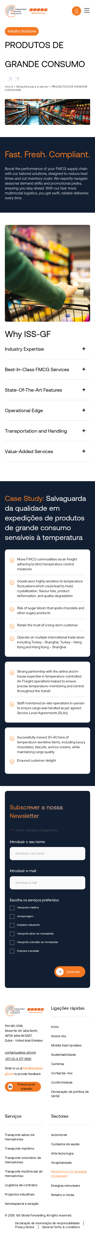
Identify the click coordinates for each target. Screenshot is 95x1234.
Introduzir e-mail (24, 871)
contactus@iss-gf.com (20, 1052)
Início (9, 86)
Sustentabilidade (63, 1054)
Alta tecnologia (62, 1153)
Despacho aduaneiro (28, 925)
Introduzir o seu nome (27, 842)
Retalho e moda (62, 1195)
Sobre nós (58, 1036)
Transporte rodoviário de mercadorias (37, 942)
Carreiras (57, 1064)
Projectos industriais (28, 951)
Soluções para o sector (32, 86)
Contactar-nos (61, 1073)
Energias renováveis (65, 1185)
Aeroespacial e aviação (22, 1203)
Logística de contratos (21, 1185)
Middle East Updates (66, 1045)
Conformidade (61, 1082)
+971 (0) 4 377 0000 (18, 1059)
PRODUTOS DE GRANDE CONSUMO (69, 1174)
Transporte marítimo (28, 907)
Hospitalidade (61, 1162)
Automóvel (59, 1135)
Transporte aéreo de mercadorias (35, 933)
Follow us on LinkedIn (26, 1087)
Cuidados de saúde (65, 1144)
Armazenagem (25, 916)
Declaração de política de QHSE (70, 1094)
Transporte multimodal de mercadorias (23, 1174)
